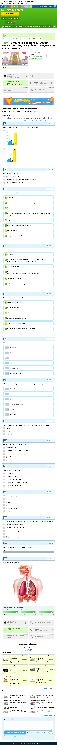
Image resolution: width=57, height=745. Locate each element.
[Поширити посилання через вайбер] (31, 650)
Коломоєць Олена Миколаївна (16, 36)
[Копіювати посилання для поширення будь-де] (26, 650)
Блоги (7, 1)
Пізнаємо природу (23, 31)
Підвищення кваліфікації (16, 1)
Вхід (43, 6)
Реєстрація (48, 6)
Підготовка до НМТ (30, 1)
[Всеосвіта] (2, 6)
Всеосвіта (4, 31)
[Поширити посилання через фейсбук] (28, 650)
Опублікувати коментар (15, 732)
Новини (3, 1)
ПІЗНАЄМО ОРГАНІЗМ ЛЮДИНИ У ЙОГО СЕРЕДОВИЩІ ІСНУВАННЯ (32, 120)
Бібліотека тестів (13, 31)
